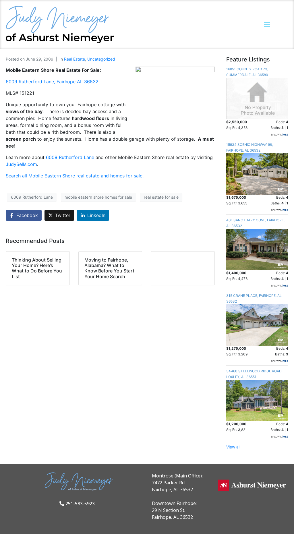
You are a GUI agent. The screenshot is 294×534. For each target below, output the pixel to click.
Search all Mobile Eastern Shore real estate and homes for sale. (75, 176)
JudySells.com (21, 164)
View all (233, 446)
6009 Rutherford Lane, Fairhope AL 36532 (52, 81)
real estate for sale (161, 197)
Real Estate (74, 59)
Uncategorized (101, 59)
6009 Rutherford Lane (71, 157)
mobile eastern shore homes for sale (98, 197)
